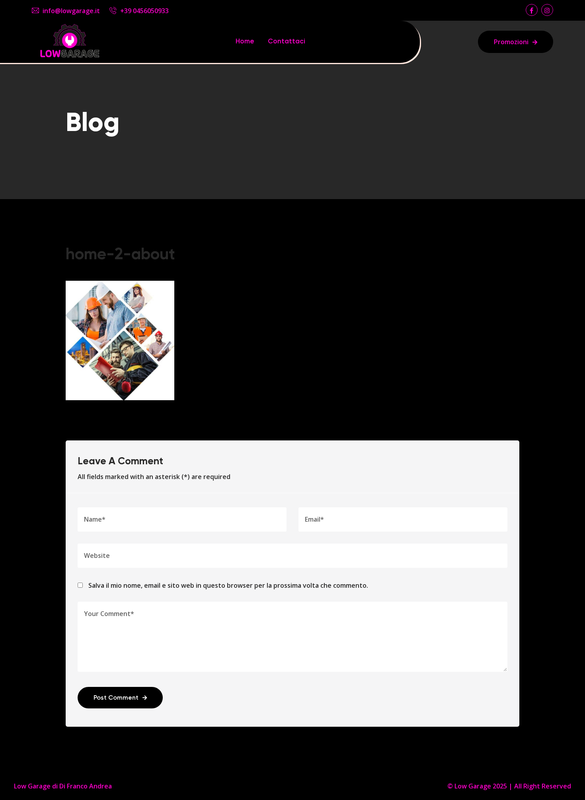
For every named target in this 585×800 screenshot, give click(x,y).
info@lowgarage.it (71, 10)
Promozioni (511, 41)
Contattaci (286, 41)
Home (245, 41)
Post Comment (116, 698)
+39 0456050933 (144, 10)
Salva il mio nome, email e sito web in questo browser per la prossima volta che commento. (228, 585)
